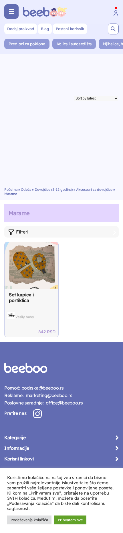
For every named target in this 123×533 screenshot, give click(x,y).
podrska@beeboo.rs (42, 388)
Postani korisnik (70, 28)
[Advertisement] (61, 122)
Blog (45, 28)
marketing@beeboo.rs (47, 395)
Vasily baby (24, 317)
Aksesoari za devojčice (94, 189)
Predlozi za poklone (27, 43)
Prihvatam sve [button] (70, 520)
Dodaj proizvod (20, 28)
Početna (10, 189)
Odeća (26, 189)
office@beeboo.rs (63, 403)
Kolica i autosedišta (74, 43)
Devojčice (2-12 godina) (54, 189)
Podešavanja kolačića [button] (29, 520)
